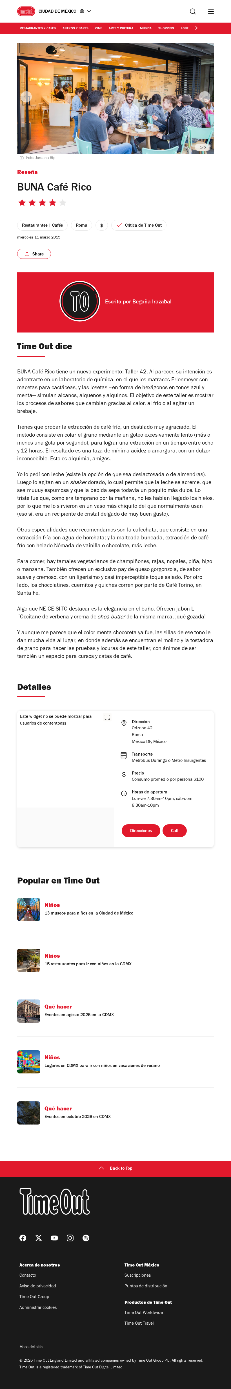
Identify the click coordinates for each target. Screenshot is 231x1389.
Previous (26, 96)
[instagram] (70, 1238)
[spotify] (86, 1238)
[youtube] (54, 1238)
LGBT (184, 28)
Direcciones (141, 831)
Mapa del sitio (31, 1347)
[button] (107, 717)
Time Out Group (34, 1297)
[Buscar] (192, 11)
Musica (146, 28)
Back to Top (121, 1169)
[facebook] (22, 1238)
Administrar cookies (38, 1308)
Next (204, 96)
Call (174, 831)
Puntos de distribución (146, 1286)
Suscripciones (138, 1276)
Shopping (166, 28)
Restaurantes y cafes (38, 28)
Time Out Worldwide (144, 1313)
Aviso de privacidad (37, 1286)
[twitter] (38, 1238)
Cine (98, 28)
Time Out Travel (139, 1324)
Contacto (27, 1276)
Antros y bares (75, 28)
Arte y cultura (121, 28)
